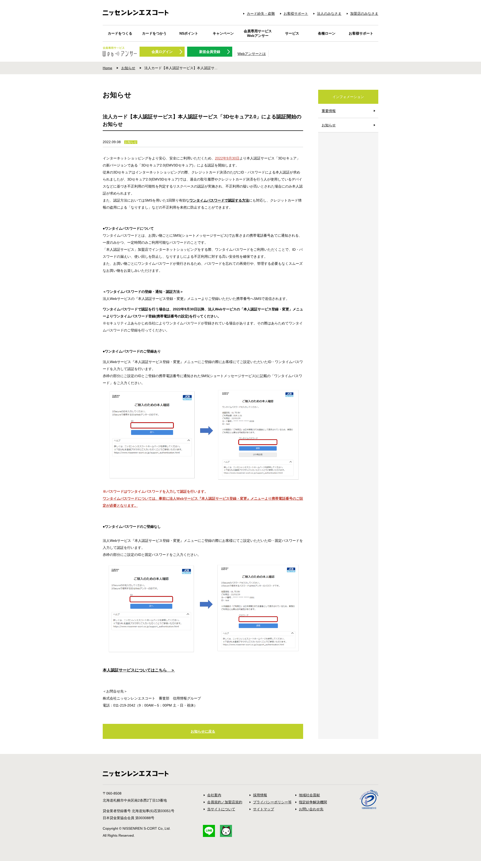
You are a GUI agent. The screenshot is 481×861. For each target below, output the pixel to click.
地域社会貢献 (309, 795)
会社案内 (214, 795)
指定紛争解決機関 (313, 802)
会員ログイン (162, 52)
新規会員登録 (209, 52)
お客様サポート (296, 14)
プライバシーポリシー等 (272, 802)
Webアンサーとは (251, 54)
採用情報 (260, 795)
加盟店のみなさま (364, 14)
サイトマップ (263, 809)
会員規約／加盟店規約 (224, 802)
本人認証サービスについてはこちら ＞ (139, 670)
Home (107, 68)
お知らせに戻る (203, 731)
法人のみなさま (329, 14)
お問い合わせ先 (311, 809)
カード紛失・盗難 (261, 14)
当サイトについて (221, 809)
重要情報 (329, 111)
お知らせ (128, 68)
